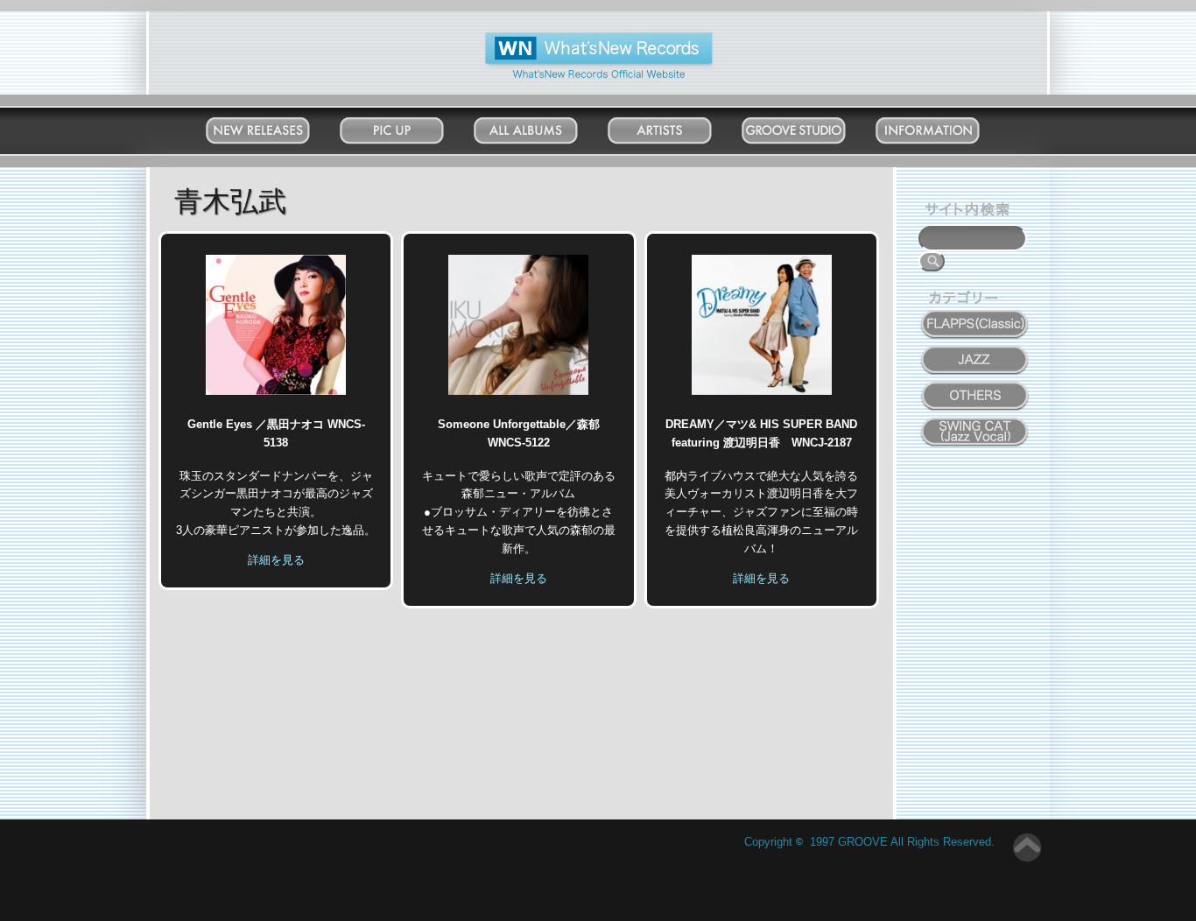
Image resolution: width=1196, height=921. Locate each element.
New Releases (275, 126)
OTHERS (975, 386)
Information (945, 126)
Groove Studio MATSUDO (811, 134)
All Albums (543, 126)
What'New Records (572, 39)
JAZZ (975, 350)
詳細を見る (276, 559)
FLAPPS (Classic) (976, 314)
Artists (677, 126)
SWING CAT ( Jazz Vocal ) (975, 427)
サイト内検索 (971, 211)
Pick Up (409, 126)
